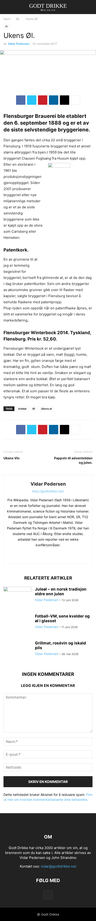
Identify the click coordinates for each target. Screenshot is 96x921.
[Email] (64, 100)
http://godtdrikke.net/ (48, 491)
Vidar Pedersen (18, 43)
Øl (33, 408)
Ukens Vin (11, 458)
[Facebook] (20, 100)
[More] (75, 100)
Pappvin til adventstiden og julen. (73, 460)
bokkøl (22, 408)
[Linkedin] (53, 100)
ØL (18, 19)
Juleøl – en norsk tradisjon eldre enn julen (60, 591)
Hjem (6, 19)
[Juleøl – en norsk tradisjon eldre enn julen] (17, 597)
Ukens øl (46, 408)
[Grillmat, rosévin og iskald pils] (17, 651)
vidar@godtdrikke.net (58, 866)
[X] (31, 100)
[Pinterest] (42, 100)
